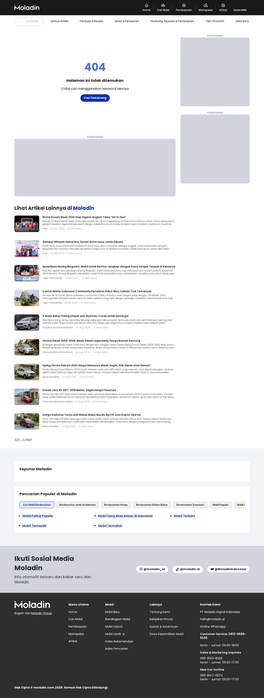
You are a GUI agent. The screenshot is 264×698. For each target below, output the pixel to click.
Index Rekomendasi (119, 641)
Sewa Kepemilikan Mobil (167, 634)
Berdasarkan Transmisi (190, 504)
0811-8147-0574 (211, 675)
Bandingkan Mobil (117, 619)
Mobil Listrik (113, 634)
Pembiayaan (77, 626)
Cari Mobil (75, 619)
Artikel (72, 641)
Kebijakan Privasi (161, 619)
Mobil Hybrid (113, 626)
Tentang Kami (160, 612)
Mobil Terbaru (184, 516)
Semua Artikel (59, 21)
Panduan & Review (91, 21)
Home (72, 612)
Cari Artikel (31, 21)
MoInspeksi (76, 634)
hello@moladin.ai (212, 619)
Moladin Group (41, 613)
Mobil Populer (221, 504)
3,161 (26, 439)
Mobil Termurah (34, 526)
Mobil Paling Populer (37, 516)
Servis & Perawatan (127, 21)
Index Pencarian (116, 649)
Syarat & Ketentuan (164, 626)
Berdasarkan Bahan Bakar (152, 504)
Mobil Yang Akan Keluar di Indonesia (125, 516)
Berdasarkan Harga (115, 504)
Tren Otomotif (215, 21)
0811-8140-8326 (211, 658)
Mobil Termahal (110, 526)
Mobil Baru (243, 504)
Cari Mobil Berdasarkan (37, 504)
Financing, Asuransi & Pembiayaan (172, 21)
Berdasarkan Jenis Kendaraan (77, 504)
